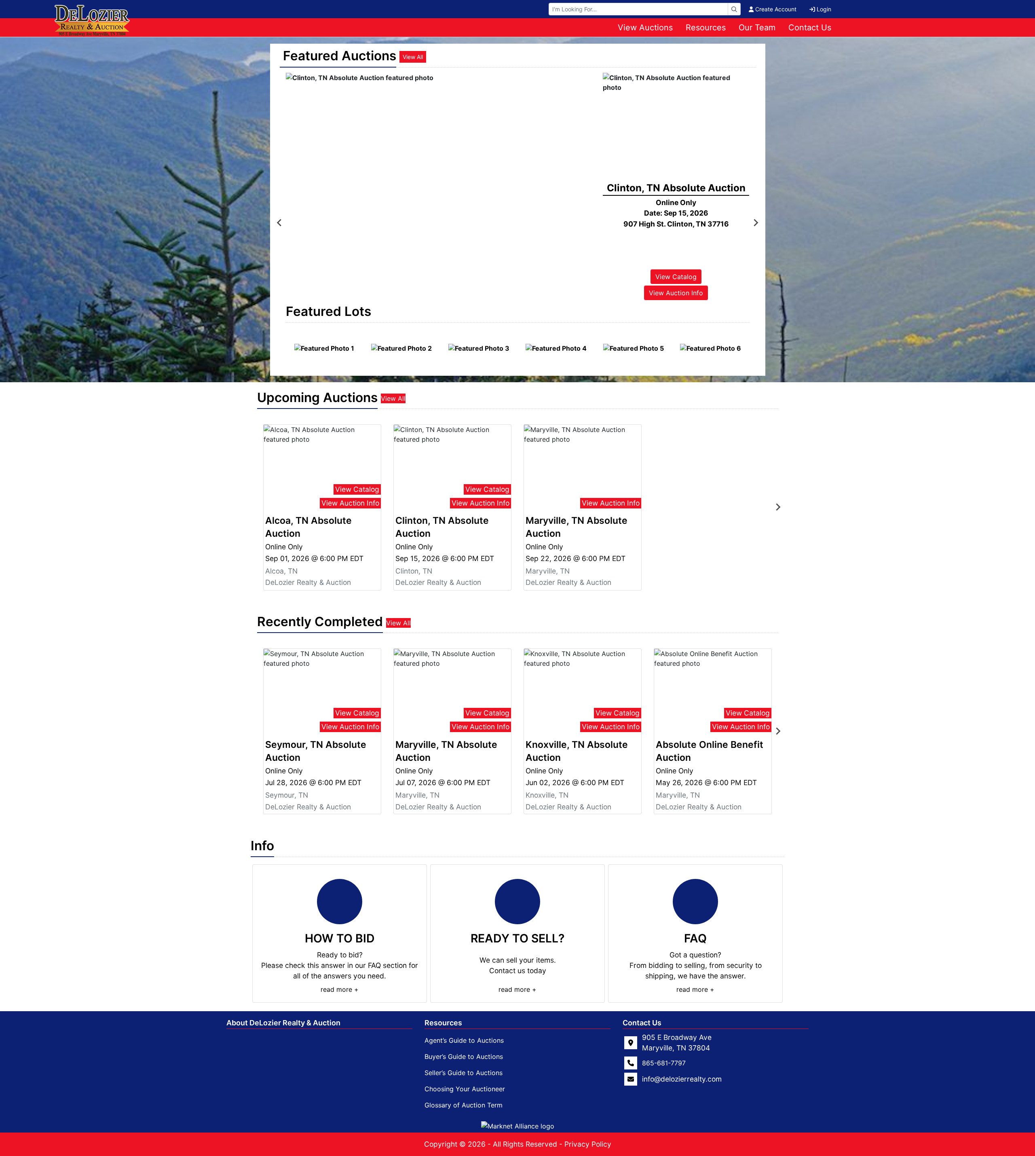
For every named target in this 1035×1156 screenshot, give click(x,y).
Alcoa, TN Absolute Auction (308, 527)
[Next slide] (755, 222)
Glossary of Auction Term (464, 1105)
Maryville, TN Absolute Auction (576, 527)
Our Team (757, 27)
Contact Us (809, 27)
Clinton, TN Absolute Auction (442, 527)
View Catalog (676, 277)
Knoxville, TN (547, 795)
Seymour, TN (286, 795)
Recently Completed (320, 621)
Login (824, 9)
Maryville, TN (548, 571)
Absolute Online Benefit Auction (709, 751)
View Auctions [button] (645, 27)
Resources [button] (706, 27)
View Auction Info (676, 293)
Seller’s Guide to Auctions (464, 1073)
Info (262, 845)
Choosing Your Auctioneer (465, 1089)
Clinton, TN (413, 571)
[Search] (734, 9)
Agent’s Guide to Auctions (464, 1040)
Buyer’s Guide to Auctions (464, 1056)
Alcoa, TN (281, 571)
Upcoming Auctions (317, 397)
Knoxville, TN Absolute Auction (577, 751)
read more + (340, 989)
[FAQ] (695, 901)
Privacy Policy (587, 1144)
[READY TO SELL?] (517, 901)
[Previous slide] (279, 222)
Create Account (775, 9)
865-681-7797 (664, 1063)
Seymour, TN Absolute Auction (315, 751)
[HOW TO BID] (339, 901)
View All (413, 56)
